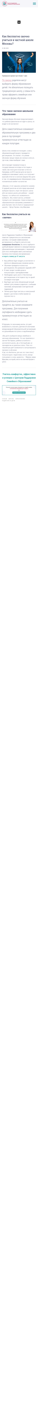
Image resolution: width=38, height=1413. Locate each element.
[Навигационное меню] (34, 4)
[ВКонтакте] (19, 22)
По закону (7, 80)
